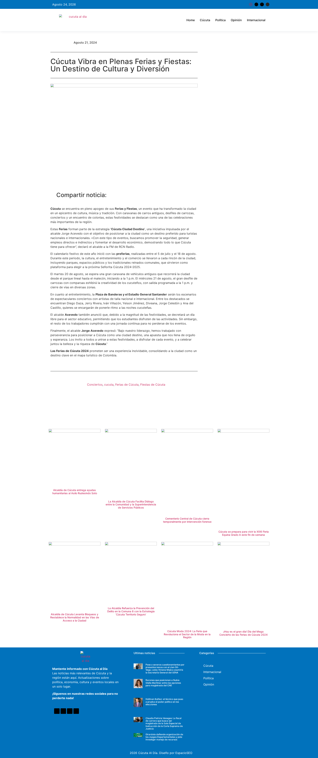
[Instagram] (267, 4)
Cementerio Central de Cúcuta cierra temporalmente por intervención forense (187, 520)
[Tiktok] (262, 4)
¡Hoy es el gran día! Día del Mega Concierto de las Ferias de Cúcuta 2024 (243, 633)
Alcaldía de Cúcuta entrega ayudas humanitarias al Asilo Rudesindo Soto (74, 491)
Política (220, 20)
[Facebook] (57, 711)
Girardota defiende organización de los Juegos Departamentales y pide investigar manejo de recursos (164, 737)
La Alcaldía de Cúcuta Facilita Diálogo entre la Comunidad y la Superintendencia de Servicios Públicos (131, 504)
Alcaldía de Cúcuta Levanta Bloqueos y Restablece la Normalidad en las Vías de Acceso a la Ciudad (74, 617)
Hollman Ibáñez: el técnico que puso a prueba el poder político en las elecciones (164, 702)
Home (190, 20)
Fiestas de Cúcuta (152, 384)
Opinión (236, 20)
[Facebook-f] (250, 4)
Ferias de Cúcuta (127, 384)
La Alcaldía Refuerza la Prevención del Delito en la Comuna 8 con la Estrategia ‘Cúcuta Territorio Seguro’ (131, 611)
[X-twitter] (256, 4)
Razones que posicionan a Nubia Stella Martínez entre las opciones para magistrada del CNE (163, 683)
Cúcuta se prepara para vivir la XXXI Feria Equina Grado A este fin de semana (243, 533)
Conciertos (95, 384)
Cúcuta (205, 20)
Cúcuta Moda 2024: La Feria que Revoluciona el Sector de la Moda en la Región (187, 634)
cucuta (109, 384)
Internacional (256, 20)
